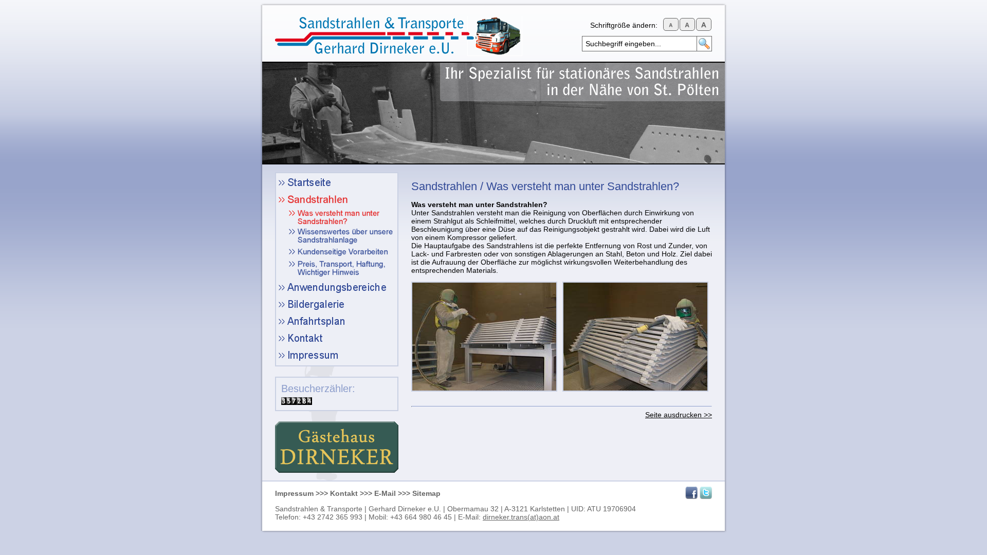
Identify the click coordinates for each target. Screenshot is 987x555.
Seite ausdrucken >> (678, 415)
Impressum (294, 493)
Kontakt (344, 493)
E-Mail (385, 493)
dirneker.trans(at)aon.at (521, 517)
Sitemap (426, 493)
